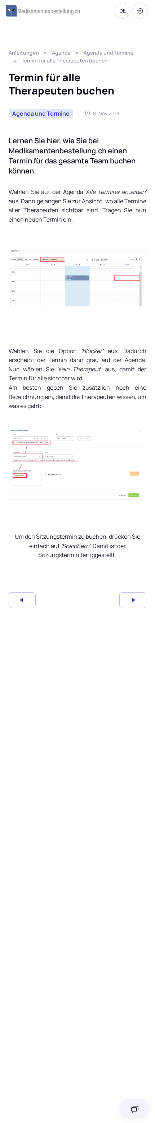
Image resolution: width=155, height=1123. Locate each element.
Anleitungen (24, 52)
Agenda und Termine (108, 52)
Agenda (61, 52)
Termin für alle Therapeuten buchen (65, 60)
